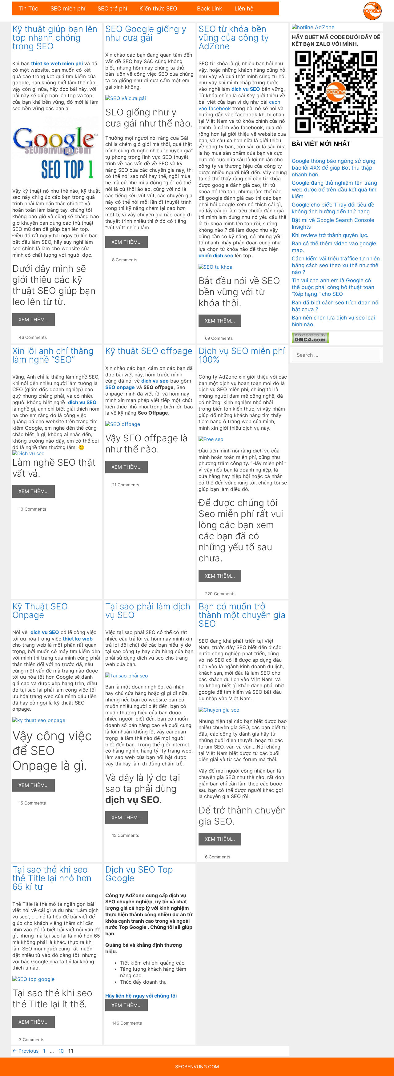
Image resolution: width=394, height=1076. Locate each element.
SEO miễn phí (67, 8)
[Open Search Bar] (269, 8)
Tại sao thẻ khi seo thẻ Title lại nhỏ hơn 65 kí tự (51, 878)
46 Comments (33, 337)
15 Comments (32, 803)
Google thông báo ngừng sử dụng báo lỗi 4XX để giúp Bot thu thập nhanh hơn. (333, 168)
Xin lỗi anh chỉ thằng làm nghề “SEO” (53, 355)
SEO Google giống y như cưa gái (145, 33)
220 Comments (220, 593)
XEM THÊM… (33, 319)
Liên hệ (244, 8)
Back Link (209, 8)
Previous (25, 1051)
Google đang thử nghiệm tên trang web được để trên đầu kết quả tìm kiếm (334, 189)
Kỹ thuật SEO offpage (148, 351)
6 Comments (217, 856)
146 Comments (127, 1023)
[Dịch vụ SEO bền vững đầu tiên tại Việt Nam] (372, 10)
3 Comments (31, 1039)
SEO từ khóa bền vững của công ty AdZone (234, 37)
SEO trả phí (112, 8)
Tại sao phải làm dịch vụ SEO (147, 610)
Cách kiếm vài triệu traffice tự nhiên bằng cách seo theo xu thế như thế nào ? (336, 265)
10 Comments (32, 509)
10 (61, 1051)
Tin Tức (28, 8)
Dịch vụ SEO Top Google (139, 873)
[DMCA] (310, 341)
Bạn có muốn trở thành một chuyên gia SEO (242, 615)
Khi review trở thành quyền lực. (330, 235)
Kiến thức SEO (158, 8)
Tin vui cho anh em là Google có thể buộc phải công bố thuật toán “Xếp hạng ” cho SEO (333, 287)
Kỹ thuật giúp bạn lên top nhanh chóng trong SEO (54, 37)
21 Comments (125, 484)
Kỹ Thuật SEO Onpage (40, 610)
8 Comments (124, 259)
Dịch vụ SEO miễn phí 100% (242, 355)
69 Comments (219, 338)
